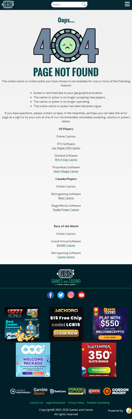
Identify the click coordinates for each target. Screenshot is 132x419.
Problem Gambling (98, 402)
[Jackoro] (66, 340)
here (60, 113)
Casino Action (66, 257)
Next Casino (66, 198)
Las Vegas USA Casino (66, 148)
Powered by (115, 410)
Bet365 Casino (66, 245)
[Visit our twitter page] (61, 295)
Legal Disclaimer (55, 402)
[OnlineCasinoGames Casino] (33, 376)
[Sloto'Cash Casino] (22, 340)
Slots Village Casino (66, 171)
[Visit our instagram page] (71, 295)
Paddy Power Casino (66, 210)
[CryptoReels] (110, 340)
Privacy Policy (76, 402)
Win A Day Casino (66, 160)
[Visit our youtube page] (81, 295)
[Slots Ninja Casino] (99, 376)
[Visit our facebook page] (50, 295)
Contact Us (36, 402)
